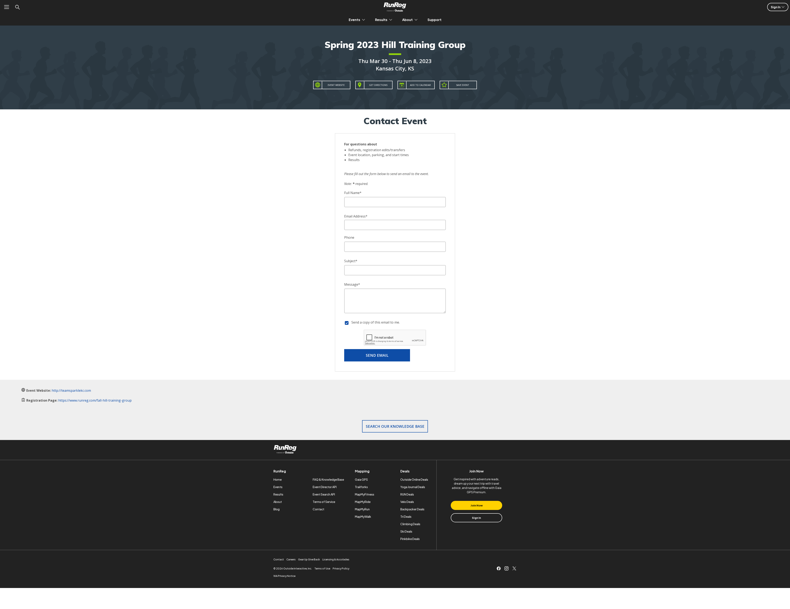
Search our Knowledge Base (395, 426)
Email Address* (355, 216)
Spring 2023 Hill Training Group (395, 44)
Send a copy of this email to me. (375, 322)
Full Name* (352, 193)
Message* (352, 284)
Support (434, 20)
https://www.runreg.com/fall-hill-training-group (95, 400)
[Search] (17, 7)
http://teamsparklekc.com (71, 390)
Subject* (350, 261)
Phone (349, 237)
